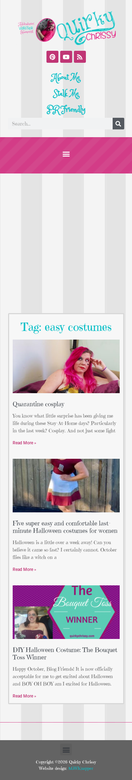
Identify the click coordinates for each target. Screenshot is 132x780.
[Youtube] (66, 57)
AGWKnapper (80, 768)
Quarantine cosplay (38, 404)
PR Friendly (66, 109)
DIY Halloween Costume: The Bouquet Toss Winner (65, 654)
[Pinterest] (52, 57)
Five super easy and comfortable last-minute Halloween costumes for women (65, 527)
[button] (66, 153)
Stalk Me (66, 93)
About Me (66, 77)
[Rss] (80, 57)
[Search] (118, 123)
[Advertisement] (66, 243)
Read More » (24, 442)
